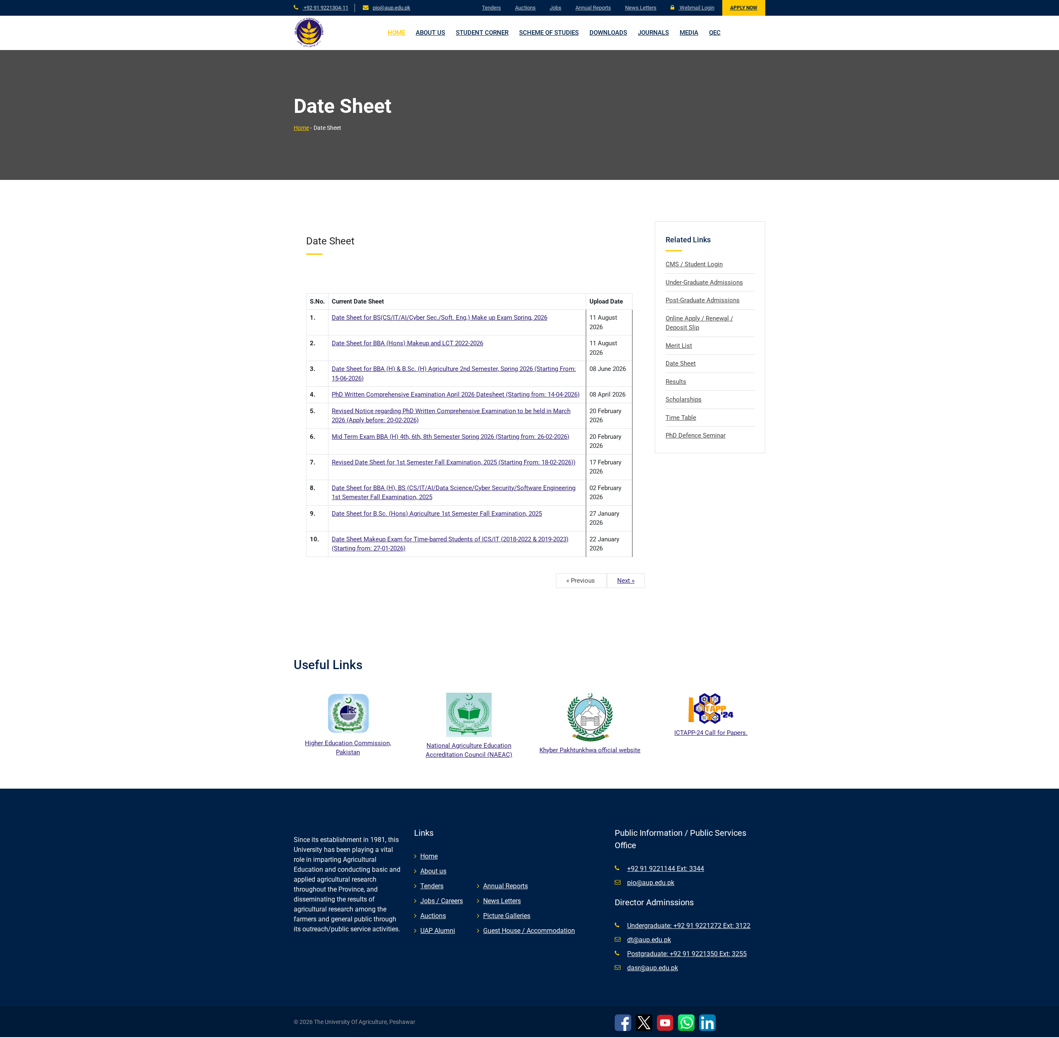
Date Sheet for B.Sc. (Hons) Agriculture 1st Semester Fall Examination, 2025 (437, 513)
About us (430, 32)
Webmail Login (696, 8)
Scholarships (684, 399)
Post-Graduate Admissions (703, 300)
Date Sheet (681, 363)
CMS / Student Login (694, 264)
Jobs (555, 8)
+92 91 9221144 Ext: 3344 (665, 869)
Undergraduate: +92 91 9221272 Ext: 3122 (688, 926)
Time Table (681, 417)
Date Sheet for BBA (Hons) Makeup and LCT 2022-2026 (407, 343)
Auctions (525, 8)
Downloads (608, 32)
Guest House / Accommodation (529, 931)
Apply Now (743, 8)
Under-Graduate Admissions (704, 282)
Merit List (679, 345)
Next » (626, 580)
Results (676, 381)
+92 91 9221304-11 (325, 8)
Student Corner (482, 32)
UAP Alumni (437, 931)
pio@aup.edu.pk (391, 8)
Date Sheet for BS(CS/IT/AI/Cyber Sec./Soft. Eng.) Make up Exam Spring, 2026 (439, 317)
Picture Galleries (506, 916)
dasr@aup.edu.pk (652, 968)
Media (689, 32)
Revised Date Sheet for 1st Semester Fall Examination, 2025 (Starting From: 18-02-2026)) (453, 462)
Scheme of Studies (549, 32)
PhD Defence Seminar (696, 435)
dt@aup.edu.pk (649, 940)
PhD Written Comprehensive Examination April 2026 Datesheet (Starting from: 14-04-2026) (456, 394)
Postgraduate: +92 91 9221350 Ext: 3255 (687, 954)
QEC (715, 32)
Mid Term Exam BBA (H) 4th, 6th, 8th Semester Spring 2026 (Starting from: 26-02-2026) (450, 436)
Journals (653, 32)
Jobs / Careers (441, 901)
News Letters (640, 8)
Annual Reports (593, 8)
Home (396, 32)
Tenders (491, 8)
